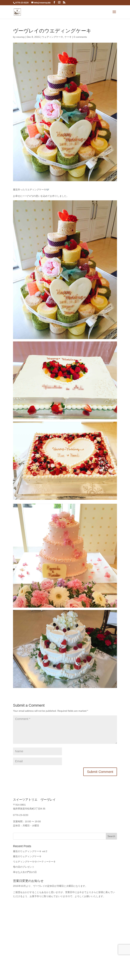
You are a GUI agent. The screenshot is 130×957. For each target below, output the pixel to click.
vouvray (20, 37)
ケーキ (68, 37)
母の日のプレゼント (23, 866)
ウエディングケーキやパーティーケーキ (34, 861)
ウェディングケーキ (52, 37)
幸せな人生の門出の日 (25, 872)
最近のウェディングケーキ (27, 856)
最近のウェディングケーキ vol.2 (30, 851)
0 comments (80, 37)
